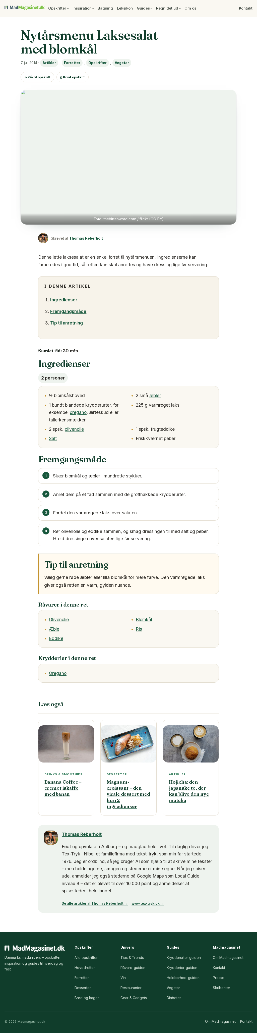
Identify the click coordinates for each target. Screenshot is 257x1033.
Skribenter (221, 988)
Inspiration (82, 8)
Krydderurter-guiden (184, 957)
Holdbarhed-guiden (183, 977)
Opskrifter (57, 8)
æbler (155, 395)
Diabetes (174, 998)
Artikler (49, 63)
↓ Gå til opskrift (37, 77)
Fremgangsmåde (68, 311)
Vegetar (122, 63)
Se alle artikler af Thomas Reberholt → (95, 903)
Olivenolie (59, 619)
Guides (143, 8)
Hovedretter (85, 967)
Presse (218, 977)
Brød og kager (87, 998)
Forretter (72, 63)
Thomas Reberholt (86, 238)
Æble (54, 629)
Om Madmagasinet (228, 957)
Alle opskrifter (86, 957)
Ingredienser (63, 299)
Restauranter (131, 988)
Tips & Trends (132, 957)
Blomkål (144, 619)
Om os (190, 8)
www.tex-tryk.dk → (148, 903)
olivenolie (74, 429)
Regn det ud (167, 8)
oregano (78, 412)
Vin (123, 977)
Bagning (105, 8)
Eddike (56, 638)
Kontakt (245, 8)
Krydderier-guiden (182, 967)
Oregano (58, 673)
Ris (139, 629)
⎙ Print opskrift (72, 77)
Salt (53, 438)
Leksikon (125, 8)
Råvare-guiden (132, 967)
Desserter (83, 988)
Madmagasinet (25, 7)
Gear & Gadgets (133, 998)
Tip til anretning (66, 322)
